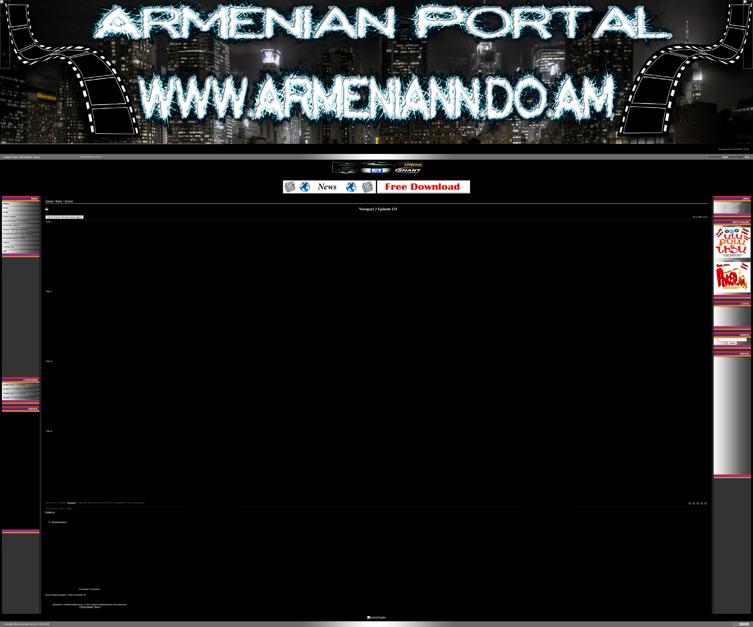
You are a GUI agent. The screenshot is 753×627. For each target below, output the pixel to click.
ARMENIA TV (732, 205)
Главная (7, 157)
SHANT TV (732, 207)
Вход (15, 157)
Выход (37, 157)
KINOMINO (732, 212)
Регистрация (86, 607)
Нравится (50, 512)
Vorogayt (69, 201)
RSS (747, 157)
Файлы (58, 201)
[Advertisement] (20, 318)
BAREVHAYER (732, 210)
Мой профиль (26, 157)
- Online (732, 226)
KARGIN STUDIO (732, 203)
